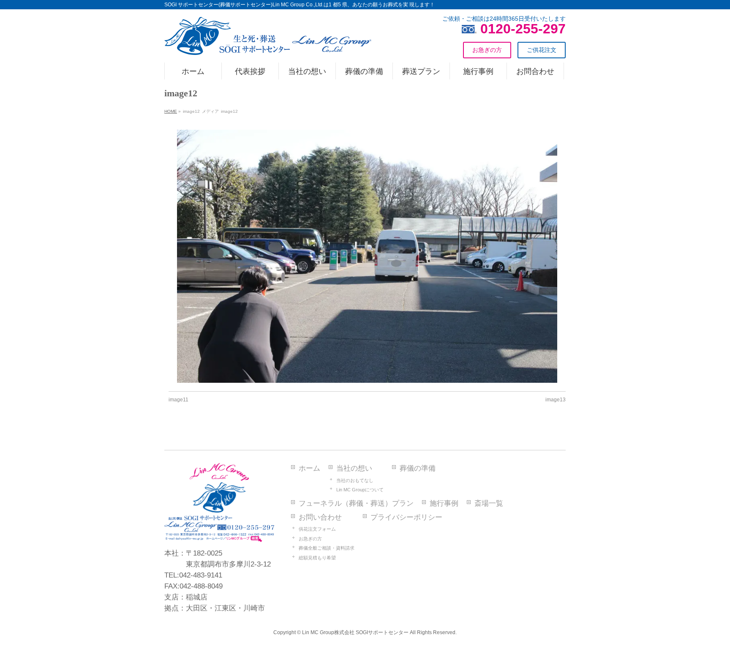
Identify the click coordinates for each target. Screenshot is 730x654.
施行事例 (444, 503)
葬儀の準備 (418, 468)
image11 (178, 400)
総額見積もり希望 (317, 557)
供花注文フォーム (317, 528)
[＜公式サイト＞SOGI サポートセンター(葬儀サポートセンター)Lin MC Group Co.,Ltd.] (267, 45)
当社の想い (354, 468)
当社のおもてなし (354, 480)
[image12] (367, 256)
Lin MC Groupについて (360, 489)
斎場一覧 (488, 503)
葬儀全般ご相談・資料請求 (326, 547)
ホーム (309, 468)
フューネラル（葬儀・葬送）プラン (356, 503)
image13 (555, 400)
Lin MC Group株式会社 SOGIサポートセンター (355, 632)
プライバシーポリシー (406, 517)
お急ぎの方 (310, 538)
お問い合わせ (320, 517)
